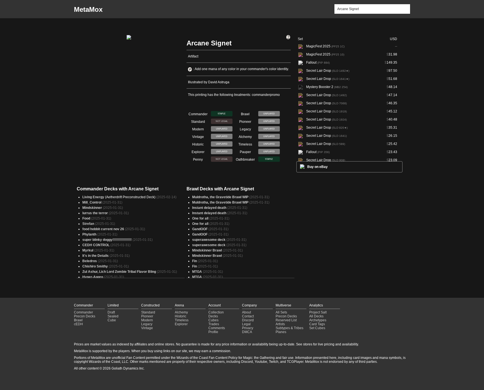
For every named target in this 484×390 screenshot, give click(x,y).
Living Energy (93, 197)
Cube (112, 320)
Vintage (147, 328)
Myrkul (87, 250)
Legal (246, 324)
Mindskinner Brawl (207, 250)
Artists (280, 324)
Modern (147, 320)
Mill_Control (91, 202)
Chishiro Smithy (95, 266)
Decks (213, 316)
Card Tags (317, 324)
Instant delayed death (209, 208)
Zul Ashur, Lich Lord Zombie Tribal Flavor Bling (119, 272)
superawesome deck (208, 240)
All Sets (281, 312)
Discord (248, 320)
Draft (111, 312)
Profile (213, 332)
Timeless (182, 320)
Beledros (89, 261)
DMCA (247, 332)
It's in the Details (95, 256)
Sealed (113, 316)
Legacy (146, 324)
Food (86, 218)
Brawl (78, 320)
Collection (216, 312)
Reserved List (286, 320)
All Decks (316, 316)
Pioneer (147, 316)
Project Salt (318, 312)
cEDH (78, 324)
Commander (83, 312)
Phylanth (89, 234)
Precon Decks (84, 316)
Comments (216, 328)
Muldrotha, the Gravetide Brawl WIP (220, 197)
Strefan (88, 224)
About (246, 312)
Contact (248, 316)
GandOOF (200, 229)
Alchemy (181, 312)
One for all (200, 218)
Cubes (213, 320)
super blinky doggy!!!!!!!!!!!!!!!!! (107, 240)
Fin (194, 261)
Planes (281, 332)
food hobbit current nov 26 (103, 229)
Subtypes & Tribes (289, 328)
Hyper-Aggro (92, 277)
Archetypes (317, 320)
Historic (180, 316)
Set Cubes (317, 328)
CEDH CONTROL (96, 245)
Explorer (181, 324)
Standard (148, 312)
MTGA (197, 272)
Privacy (247, 328)
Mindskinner (92, 208)
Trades (213, 324)
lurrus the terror (95, 213)
